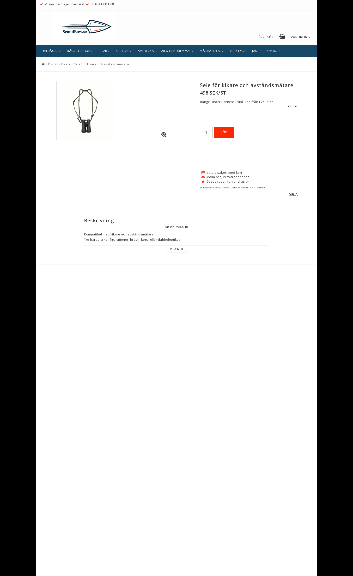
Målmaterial (210, 50)
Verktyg (237, 50)
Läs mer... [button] (293, 106)
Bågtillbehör (78, 50)
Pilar (103, 50)
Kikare (66, 64)
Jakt (255, 50)
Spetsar (123, 50)
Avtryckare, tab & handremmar (164, 50)
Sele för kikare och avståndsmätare (101, 64)
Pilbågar (51, 50)
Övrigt (273, 50)
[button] (294, 36)
